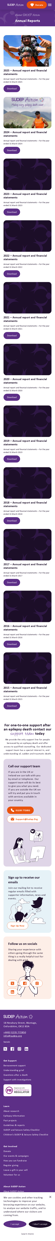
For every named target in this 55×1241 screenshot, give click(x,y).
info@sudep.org (13, 1036)
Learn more (27, 1233)
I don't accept (40, 1224)
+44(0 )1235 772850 (15, 1032)
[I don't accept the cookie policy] (50, 1198)
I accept (15, 1224)
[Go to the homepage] (16, 4)
